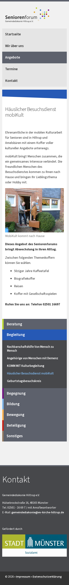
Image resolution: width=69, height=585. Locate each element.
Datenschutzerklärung (47, 577)
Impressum (23, 577)
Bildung (13, 404)
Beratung (14, 324)
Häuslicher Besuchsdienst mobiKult (30, 373)
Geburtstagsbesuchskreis (24, 381)
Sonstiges (15, 436)
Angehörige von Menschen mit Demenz (32, 358)
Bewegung (15, 414)
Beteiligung (16, 425)
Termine (11, 69)
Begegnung (16, 393)
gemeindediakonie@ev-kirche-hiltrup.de (37, 512)
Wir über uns (14, 46)
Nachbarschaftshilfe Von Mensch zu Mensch (30, 349)
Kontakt (11, 80)
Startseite (13, 34)
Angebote (12, 57)
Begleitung (16, 334)
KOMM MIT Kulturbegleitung (25, 366)
